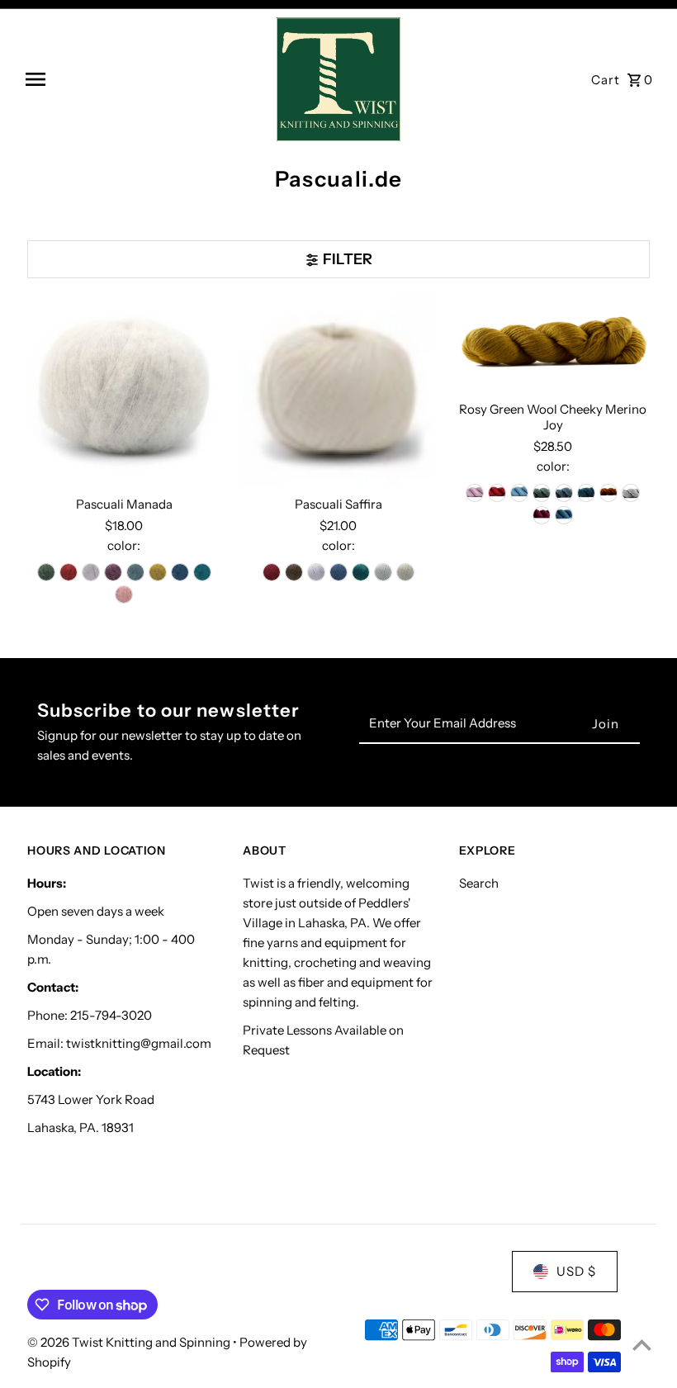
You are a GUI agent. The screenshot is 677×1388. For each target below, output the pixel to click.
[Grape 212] (113, 572)
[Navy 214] (180, 572)
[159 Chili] (497, 493)
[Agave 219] (46, 572)
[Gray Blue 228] (135, 572)
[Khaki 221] (157, 572)
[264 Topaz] (564, 515)
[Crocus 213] (91, 572)
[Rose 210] (124, 594)
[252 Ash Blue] (564, 493)
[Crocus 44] (316, 572)
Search (479, 883)
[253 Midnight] (586, 493)
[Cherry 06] (271, 572)
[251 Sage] (541, 493)
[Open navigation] (145, 79)
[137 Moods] (474, 493)
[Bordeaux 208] (68, 572)
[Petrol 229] (202, 572)
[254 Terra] (608, 493)
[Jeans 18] (338, 572)
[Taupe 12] (405, 572)
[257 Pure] (631, 493)
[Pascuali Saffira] (339, 392)
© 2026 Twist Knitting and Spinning (130, 1342)
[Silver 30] (383, 572)
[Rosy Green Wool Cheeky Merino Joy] (553, 344)
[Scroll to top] (641, 1344)
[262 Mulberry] (541, 515)
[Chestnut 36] (294, 572)
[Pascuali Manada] (124, 392)
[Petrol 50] (361, 572)
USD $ (576, 1271)
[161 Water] (519, 493)
